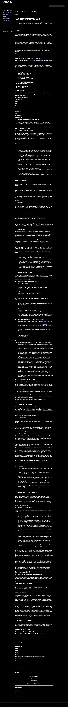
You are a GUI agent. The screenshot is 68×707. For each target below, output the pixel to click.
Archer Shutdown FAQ (7, 12)
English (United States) (60, 704)
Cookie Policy (42, 242)
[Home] (8, 2)
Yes (31, 678)
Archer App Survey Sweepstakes (6, 21)
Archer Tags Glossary (19, 688)
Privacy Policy (5, 14)
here (31, 266)
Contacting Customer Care (20, 692)
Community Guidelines (22, 400)
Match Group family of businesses (28, 462)
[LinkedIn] (18, 672)
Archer (4, 704)
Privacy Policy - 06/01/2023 (8, 31)
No (36, 678)
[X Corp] (17, 672)
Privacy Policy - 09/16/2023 (8, 27)
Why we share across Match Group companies (8, 24)
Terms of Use (42, 321)
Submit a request (60, 1)
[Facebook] (15, 672)
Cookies (4, 16)
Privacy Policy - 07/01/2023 (8, 29)
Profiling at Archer (6, 18)
